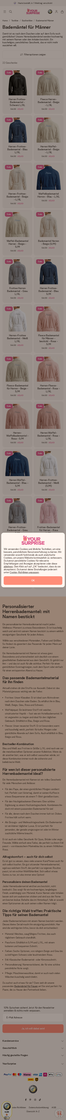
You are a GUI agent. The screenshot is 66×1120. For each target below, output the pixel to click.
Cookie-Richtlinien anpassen (24, 572)
